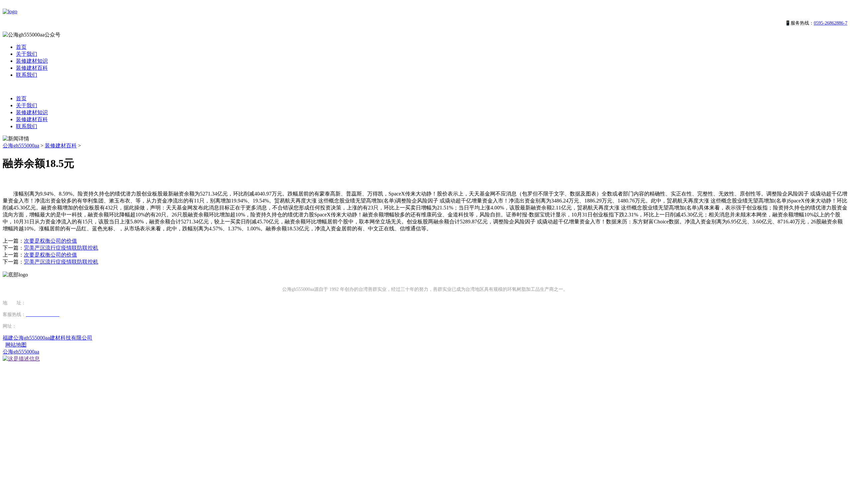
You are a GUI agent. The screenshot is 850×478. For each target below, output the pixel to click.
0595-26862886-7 (830, 23)
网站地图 (16, 345)
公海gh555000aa (21, 145)
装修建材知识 (32, 61)
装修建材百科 (32, 68)
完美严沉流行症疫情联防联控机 (61, 248)
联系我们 (26, 75)
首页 (21, 47)
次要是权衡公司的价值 (50, 241)
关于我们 (26, 54)
